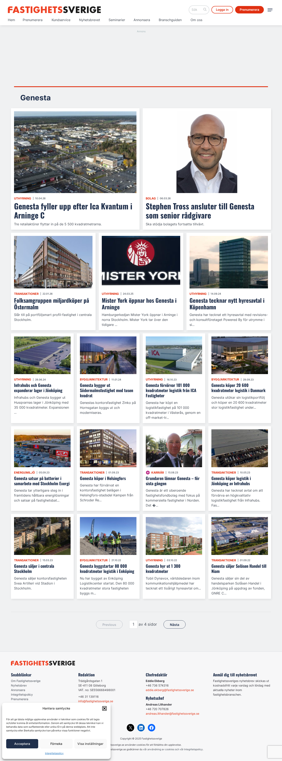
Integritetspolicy (54, 753)
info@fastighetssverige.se (95, 701)
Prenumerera (33, 20)
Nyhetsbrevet (89, 20)
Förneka (56, 744)
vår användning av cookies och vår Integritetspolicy (173, 749)
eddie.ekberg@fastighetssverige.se (170, 690)
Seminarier (117, 20)
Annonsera (142, 20)
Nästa (174, 625)
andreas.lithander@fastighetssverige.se (172, 713)
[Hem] (54, 9)
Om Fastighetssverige (25, 681)
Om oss (196, 20)
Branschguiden (170, 20)
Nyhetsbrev (19, 685)
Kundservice (61, 20)
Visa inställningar (90, 744)
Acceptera (22, 744)
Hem (11, 20)
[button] (104, 708)
